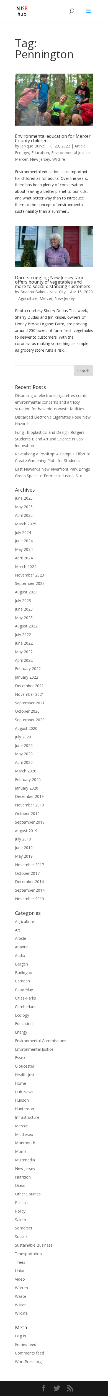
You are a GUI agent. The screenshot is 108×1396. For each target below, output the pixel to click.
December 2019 (29, 796)
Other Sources (28, 1194)
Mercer (21, 159)
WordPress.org (28, 1361)
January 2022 (26, 677)
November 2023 (29, 575)
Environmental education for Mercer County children (53, 138)
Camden (22, 981)
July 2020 (23, 736)
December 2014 (29, 881)
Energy (21, 1032)
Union (20, 1270)
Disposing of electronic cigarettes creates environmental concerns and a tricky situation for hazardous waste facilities (52, 402)
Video (20, 1279)
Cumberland (26, 1006)
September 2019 (30, 822)
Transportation (28, 1253)
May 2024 (24, 549)
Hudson (22, 1100)
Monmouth (25, 1142)
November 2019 (29, 805)
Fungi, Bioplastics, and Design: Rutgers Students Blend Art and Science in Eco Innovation (49, 439)
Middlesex (24, 1134)
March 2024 (25, 566)
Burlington (24, 972)
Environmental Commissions (40, 1040)
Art (17, 930)
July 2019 (23, 839)
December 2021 (29, 685)
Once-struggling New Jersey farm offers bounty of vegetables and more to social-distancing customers (52, 281)
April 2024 (24, 558)
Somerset (23, 1228)
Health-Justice (27, 1074)
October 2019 (27, 813)
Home (20, 1083)
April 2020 (24, 762)
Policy (20, 1211)
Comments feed (29, 1353)
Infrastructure (27, 1117)
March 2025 (25, 523)
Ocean (21, 1185)
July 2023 (23, 600)
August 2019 (26, 830)
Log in (20, 1335)
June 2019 (24, 847)
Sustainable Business (34, 1245)
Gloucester (24, 1066)
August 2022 (26, 626)
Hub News (24, 1091)
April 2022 (24, 660)
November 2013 (29, 898)
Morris (21, 1151)
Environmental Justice (70, 152)
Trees (20, 1262)
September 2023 (30, 583)
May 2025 (24, 506)
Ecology (22, 152)
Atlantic (21, 946)
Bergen (21, 964)
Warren (21, 1287)
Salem (20, 1219)
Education (40, 152)
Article (80, 146)
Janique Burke (32, 146)
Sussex (21, 1236)
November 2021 (29, 694)
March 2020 (25, 771)
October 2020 (27, 711)
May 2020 (24, 753)
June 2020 (24, 745)
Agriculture (27, 298)
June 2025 (24, 498)
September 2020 (30, 719)
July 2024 (23, 532)
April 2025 (24, 515)
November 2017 (29, 864)
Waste (20, 1296)
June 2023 (24, 609)
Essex (20, 1057)
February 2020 (28, 779)
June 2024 (24, 540)
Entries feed (25, 1344)
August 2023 (26, 592)
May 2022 (24, 651)
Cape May (24, 989)
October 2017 (27, 873)
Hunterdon (24, 1108)
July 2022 (23, 634)
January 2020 (26, 788)
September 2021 (30, 702)
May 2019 (24, 856)
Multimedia (25, 1160)
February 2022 (28, 668)
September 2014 (30, 890)
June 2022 (24, 643)
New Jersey (40, 159)
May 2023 (24, 617)
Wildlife (58, 159)
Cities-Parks (25, 998)
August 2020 (26, 728)
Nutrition (23, 1177)
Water (20, 1304)
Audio (20, 955)
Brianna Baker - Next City (43, 291)
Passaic (22, 1202)
